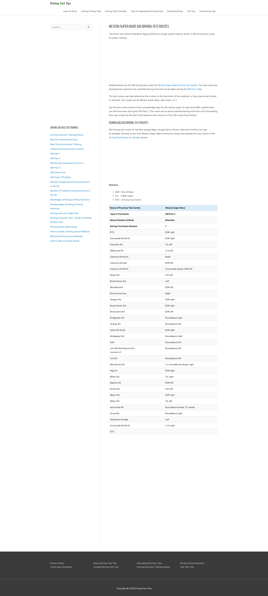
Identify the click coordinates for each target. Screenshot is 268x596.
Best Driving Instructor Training (65, 144)
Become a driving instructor (64, 139)
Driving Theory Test (91, 11)
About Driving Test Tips (105, 563)
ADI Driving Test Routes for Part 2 (67, 163)
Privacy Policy (57, 563)
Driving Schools (175, 11)
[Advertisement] (71, 78)
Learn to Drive (70, 11)
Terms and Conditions (61, 567)
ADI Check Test (57, 172)
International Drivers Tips (149, 563)
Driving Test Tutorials (115, 11)
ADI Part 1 (55, 153)
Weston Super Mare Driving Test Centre (177, 85)
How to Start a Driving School (64, 241)
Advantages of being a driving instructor (70, 199)
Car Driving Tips (208, 11)
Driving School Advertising (63, 226)
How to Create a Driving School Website (70, 231)
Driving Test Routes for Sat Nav (124, 137)
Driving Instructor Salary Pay (64, 213)
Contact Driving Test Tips (106, 567)
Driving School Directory (192, 563)
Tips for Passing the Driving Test (147, 11)
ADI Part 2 (55, 158)
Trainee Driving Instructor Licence (67, 149)
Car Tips (191, 11)
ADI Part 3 (55, 167)
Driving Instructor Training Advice (66, 134)
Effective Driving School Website (66, 236)
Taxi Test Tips (187, 567)
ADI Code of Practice (60, 177)
